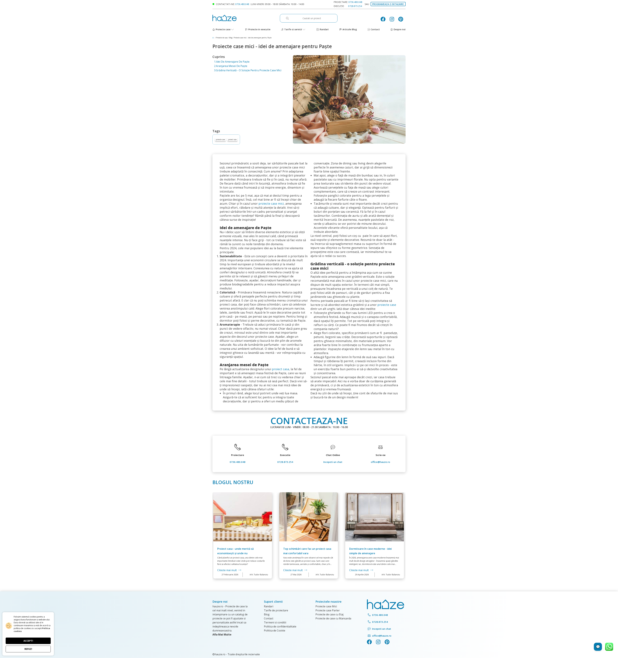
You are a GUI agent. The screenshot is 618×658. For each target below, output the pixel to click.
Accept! (28, 640)
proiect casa (232, 139)
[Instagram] (393, 19)
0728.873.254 (355, 6)
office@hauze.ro (380, 461)
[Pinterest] (402, 19)
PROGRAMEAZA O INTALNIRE (388, 4)
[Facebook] (384, 19)
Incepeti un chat (332, 461)
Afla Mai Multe (221, 634)
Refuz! (28, 648)
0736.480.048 (242, 4)
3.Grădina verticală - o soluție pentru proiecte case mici (247, 70)
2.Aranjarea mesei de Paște (230, 66)
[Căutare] (289, 18)
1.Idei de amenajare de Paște (231, 61)
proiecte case (220, 139)
